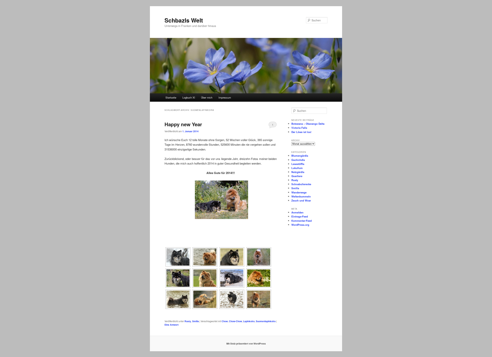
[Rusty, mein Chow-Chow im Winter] (258, 299)
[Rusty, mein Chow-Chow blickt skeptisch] (204, 278)
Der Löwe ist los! (301, 132)
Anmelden (297, 212)
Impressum (225, 97)
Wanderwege (299, 192)
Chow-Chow (235, 321)
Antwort (172, 324)
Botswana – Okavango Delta (307, 123)
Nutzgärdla (297, 172)
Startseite (170, 97)
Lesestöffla (297, 164)
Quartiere (296, 176)
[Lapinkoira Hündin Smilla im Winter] (231, 299)
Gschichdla (298, 160)
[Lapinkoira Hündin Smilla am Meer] (231, 278)
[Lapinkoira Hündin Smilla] (177, 299)
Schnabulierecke (301, 184)
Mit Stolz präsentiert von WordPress (246, 343)
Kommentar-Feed (301, 220)
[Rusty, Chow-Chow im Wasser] (204, 257)
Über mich (206, 97)
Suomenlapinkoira (266, 321)
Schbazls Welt (184, 20)
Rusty (187, 321)
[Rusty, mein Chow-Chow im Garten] (258, 278)
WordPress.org (300, 225)
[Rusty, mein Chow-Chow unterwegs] (258, 257)
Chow (225, 321)
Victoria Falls (299, 128)
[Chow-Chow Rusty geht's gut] (204, 299)
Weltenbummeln (301, 196)
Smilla (195, 321)
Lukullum (297, 168)
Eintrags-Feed (299, 216)
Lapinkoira (249, 321)
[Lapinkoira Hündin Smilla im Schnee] (177, 257)
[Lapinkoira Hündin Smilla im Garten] (177, 278)
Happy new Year (183, 124)
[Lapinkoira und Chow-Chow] (220, 200)
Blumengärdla (299, 155)
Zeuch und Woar (301, 200)
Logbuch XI (188, 97)
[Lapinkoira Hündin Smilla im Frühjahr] (231, 257)
